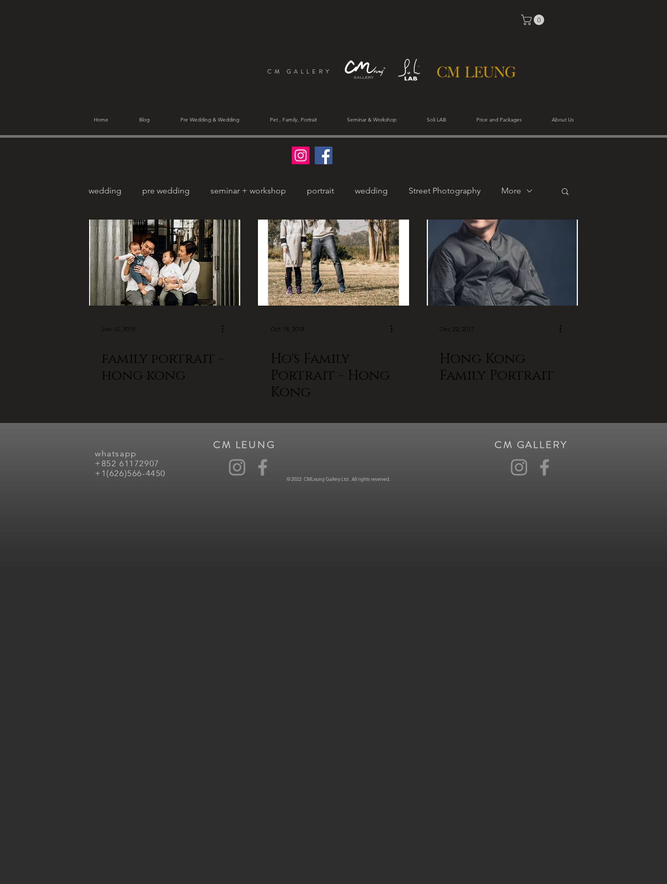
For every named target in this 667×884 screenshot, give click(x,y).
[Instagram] (237, 467)
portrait (320, 191)
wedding (105, 191)
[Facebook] (263, 467)
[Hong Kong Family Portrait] (502, 263)
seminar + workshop (248, 191)
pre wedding (166, 191)
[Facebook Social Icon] (323, 155)
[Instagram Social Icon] (301, 155)
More (511, 191)
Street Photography (444, 191)
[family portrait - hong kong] (164, 263)
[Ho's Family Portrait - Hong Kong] (333, 263)
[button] (534, 20)
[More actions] (226, 329)
